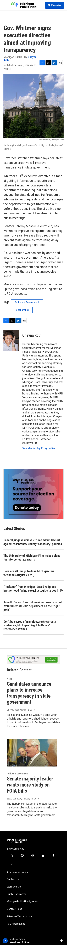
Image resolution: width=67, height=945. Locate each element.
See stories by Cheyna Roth (40, 448)
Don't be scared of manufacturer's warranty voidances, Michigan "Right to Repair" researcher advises (29, 625)
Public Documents (16, 894)
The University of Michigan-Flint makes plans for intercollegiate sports (31, 557)
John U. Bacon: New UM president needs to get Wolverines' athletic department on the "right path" (32, 606)
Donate (56, 5)
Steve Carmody (14, 798)
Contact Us (13, 879)
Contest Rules (14, 909)
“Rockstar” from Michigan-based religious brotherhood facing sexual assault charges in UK (33, 588)
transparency (22, 309)
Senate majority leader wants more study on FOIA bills (30, 785)
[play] (5, 940)
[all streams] (62, 940)
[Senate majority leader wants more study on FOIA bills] (32, 753)
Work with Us (14, 886)
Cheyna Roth (32, 335)
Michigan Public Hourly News (22, 901)
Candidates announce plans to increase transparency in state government (29, 693)
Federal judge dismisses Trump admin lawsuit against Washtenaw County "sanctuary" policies (32, 542)
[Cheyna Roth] (11, 340)
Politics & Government (27, 302)
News (9, 678)
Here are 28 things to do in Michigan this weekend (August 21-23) (28, 573)
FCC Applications (16, 924)
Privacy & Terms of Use (19, 916)
